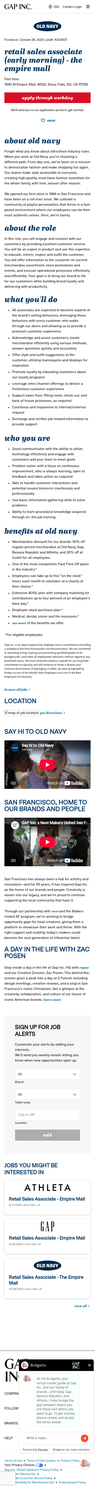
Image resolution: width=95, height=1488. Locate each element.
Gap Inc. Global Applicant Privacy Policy (31, 1469)
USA (54, 7)
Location (21, 1122)
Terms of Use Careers (41, 1460)
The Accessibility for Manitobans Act (29, 1482)
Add (47, 1134)
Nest (55, 910)
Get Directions (51, 712)
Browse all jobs (15, 689)
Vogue (84, 967)
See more (19, 622)
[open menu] (88, 6)
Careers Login (72, 6)
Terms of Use (13, 1460)
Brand (19, 1082)
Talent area (22, 1102)
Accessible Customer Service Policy (28, 1478)
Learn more (52, 999)
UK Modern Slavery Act (20, 1474)
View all (45, 1305)
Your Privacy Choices (19, 1465)
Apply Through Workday (47, 97)
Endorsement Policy (72, 1482)
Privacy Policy (70, 1460)
